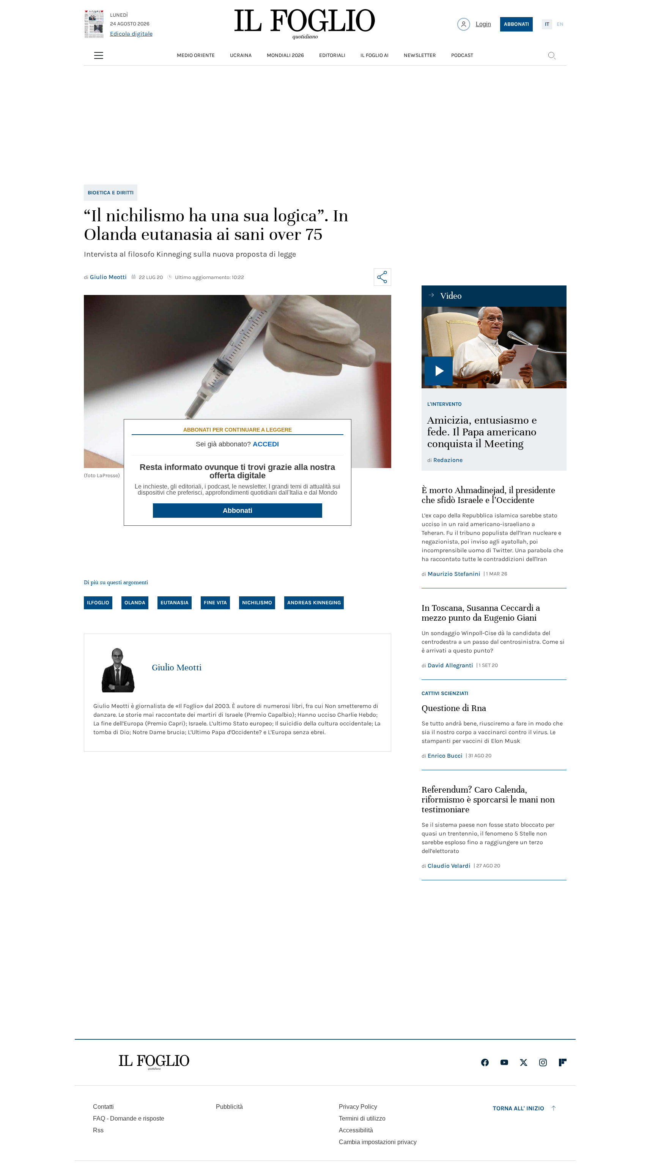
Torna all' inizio (518, 1108)
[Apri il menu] (98, 55)
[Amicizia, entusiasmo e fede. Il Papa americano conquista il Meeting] (494, 347)
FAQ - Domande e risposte (128, 1118)
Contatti (103, 1106)
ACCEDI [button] (266, 444)
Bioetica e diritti (111, 192)
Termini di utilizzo (362, 1118)
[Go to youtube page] (504, 1062)
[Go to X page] (523, 1062)
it (547, 24)
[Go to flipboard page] (563, 1062)
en (560, 24)
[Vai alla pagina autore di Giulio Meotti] (118, 667)
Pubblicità (229, 1106)
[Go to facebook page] (485, 1062)
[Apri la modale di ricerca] (551, 55)
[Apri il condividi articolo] (382, 277)
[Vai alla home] (305, 24)
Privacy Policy (358, 1106)
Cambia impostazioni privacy (378, 1142)
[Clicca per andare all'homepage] (154, 1062)
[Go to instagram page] (543, 1062)
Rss (98, 1130)
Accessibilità (356, 1130)
